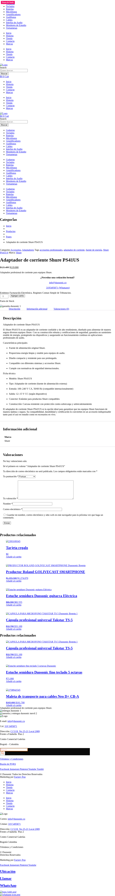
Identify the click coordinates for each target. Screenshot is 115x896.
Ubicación (7, 871)
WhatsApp (8, 885)
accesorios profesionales (51, 250)
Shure (19, 252)
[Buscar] (2, 753)
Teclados (10, 6)
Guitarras (10, 130)
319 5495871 (10, 726)
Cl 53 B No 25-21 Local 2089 (25, 731)
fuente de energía (94, 250)
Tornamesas (11, 28)
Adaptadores (28, 250)
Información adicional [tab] (37, 309)
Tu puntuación (10, 476)
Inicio (8, 33)
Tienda (9, 38)
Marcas (9, 44)
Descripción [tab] (14, 309)
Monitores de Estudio (16, 25)
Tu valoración (10, 498)
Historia (9, 35)
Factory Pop (20, 777)
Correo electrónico (12, 509)
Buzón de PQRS (8, 764)
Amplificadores (13, 14)
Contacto (10, 41)
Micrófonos (11, 11)
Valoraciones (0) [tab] (61, 309)
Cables (9, 20)
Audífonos (11, 17)
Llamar (6, 878)
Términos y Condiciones (11, 759)
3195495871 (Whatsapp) (58, 287)
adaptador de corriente (74, 250)
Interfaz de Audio (14, 22)
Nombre (8, 503)
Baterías (10, 9)
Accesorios (15, 250)
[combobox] (14, 70)
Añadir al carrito (13, 556)
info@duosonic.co (57, 282)
